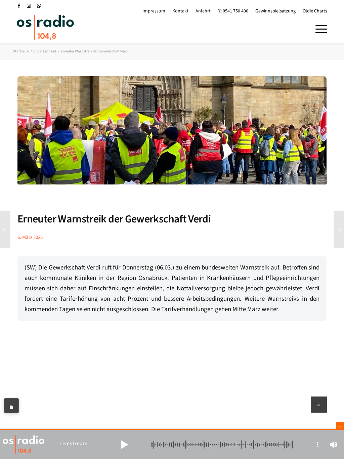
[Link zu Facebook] (19, 6)
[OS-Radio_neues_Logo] (45, 27)
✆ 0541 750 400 (233, 11)
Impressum (153, 11)
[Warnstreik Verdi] (172, 135)
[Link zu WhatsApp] (39, 6)
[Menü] (319, 28)
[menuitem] (154, 11)
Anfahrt (203, 11)
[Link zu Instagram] (29, 6)
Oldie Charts (315, 11)
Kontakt (180, 11)
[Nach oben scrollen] (318, 404)
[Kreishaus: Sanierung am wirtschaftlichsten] (339, 229)
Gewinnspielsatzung (275, 11)
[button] (124, 444)
